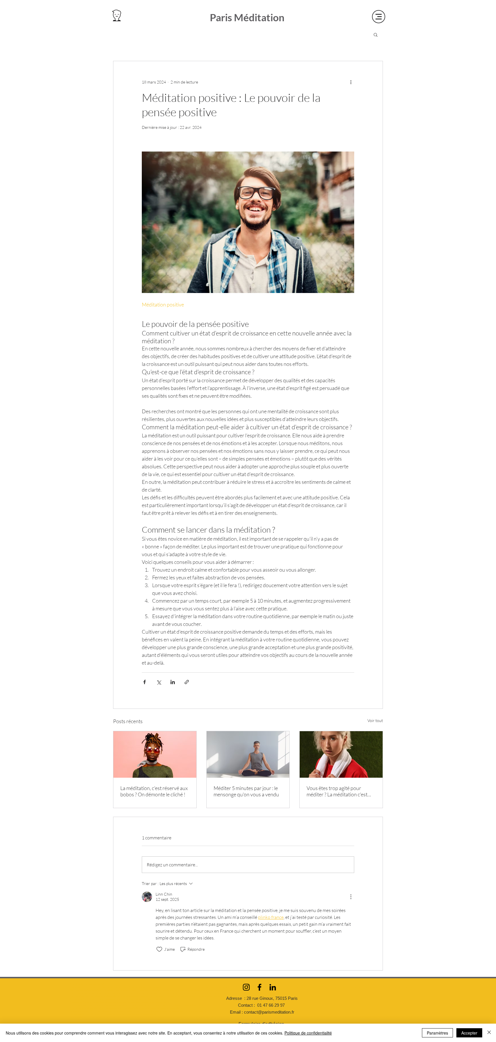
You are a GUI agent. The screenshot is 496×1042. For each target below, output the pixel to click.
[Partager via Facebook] (144, 682)
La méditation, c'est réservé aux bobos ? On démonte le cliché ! (154, 791)
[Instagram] (246, 987)
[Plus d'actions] (350, 81)
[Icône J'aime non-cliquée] (159, 949)
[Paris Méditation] (154, 754)
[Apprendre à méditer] (341, 754)
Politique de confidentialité (308, 1033)
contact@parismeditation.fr (269, 1012)
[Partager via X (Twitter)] (158, 682)
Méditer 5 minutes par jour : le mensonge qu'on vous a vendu (246, 791)
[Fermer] (489, 1032)
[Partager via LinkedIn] (172, 682)
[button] (375, 34)
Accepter (469, 1033)
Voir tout (375, 720)
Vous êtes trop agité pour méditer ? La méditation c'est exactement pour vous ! (337, 791)
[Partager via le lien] (186, 682)
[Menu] (378, 16)
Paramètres (437, 1033)
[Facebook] (259, 987)
